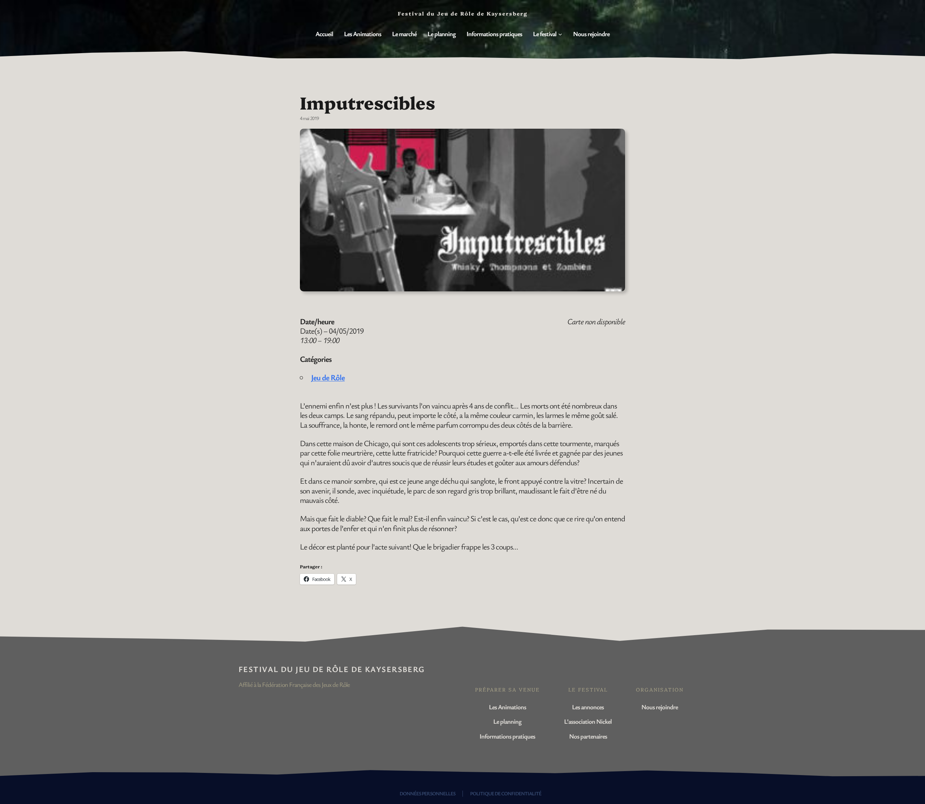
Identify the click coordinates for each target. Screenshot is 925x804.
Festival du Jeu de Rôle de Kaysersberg (331, 669)
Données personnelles (427, 793)
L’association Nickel (588, 721)
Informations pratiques (507, 736)
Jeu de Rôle (328, 377)
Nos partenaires (588, 736)
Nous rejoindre (659, 706)
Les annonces (588, 706)
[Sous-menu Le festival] (560, 34)
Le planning (507, 721)
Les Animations (507, 706)
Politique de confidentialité (505, 793)
